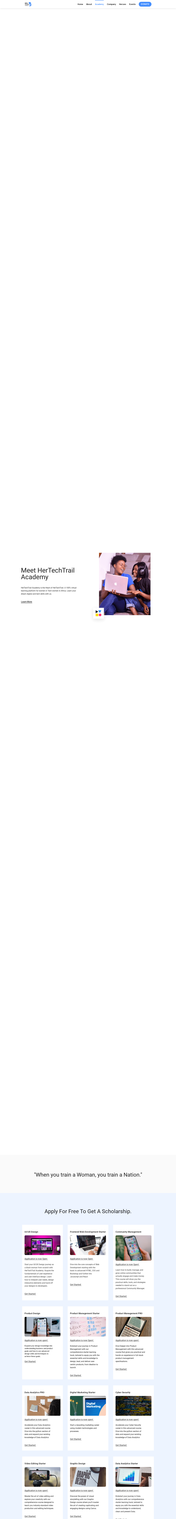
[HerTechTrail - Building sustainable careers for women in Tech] (46, 4)
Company (111, 4)
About (89, 4)
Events (132, 4)
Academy (99, 4)
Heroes (122, 4)
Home (80, 4)
